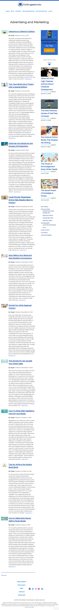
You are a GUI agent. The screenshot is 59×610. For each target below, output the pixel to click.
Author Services (41, 11)
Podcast (18, 11)
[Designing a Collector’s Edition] (4, 33)
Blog (12, 11)
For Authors (45, 209)
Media (21, 588)
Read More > (28, 79)
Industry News (48, 215)
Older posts (3, 575)
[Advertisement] (29, 16)
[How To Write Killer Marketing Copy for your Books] (4, 412)
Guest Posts (45, 230)
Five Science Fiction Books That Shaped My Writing (49, 140)
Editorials (44, 206)
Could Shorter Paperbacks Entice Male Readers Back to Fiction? (21, 200)
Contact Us (22, 591)
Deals (8, 11)
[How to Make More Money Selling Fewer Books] (4, 520)
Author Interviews (49, 225)
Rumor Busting (48, 218)
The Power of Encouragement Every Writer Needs (49, 166)
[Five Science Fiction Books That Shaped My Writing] (49, 131)
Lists (44, 227)
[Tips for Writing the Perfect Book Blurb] (4, 466)
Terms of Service (21, 581)
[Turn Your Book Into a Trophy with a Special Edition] (4, 86)
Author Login (21, 594)
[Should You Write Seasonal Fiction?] (4, 307)
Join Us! (49, 50)
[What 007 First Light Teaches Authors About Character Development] (49, 72)
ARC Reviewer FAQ (28, 11)
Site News (44, 232)
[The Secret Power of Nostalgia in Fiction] (49, 184)
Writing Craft (47, 220)
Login (50, 11)
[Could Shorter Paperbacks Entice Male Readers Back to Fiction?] (4, 199)
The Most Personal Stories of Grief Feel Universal (49, 113)
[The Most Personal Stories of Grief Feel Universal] (49, 104)
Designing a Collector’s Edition (22, 31)
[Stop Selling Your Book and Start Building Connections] (4, 257)
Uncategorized (46, 235)
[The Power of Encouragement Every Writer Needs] (49, 157)
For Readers (45, 223)
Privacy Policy (21, 584)
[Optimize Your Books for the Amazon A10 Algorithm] (4, 145)
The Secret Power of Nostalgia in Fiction (48, 193)
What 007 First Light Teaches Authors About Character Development (47, 84)
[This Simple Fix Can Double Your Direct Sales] (4, 362)
